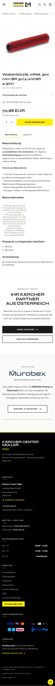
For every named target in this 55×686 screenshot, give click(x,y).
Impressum (7, 580)
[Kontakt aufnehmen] (50, 682)
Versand (16, 115)
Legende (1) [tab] (27, 134)
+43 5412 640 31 (9, 506)
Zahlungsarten (8, 576)
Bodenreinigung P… (41, 14)
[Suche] (39, 4)
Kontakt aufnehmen (27, 339)
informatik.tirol (22, 674)
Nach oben (7, 678)
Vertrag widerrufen (13, 604)
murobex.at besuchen (25, 409)
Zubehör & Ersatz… (9, 14)
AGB (4, 593)
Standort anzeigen (14, 500)
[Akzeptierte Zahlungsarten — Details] (27, 627)
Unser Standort (26, 329)
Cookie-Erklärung (10, 589)
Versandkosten (9, 572)
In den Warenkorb (35, 122)
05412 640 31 (18, 529)
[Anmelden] (44, 4)
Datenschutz (7, 585)
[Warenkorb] (50, 4)
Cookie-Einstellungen (11, 597)
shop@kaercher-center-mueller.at (17, 509)
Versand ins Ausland (12, 653)
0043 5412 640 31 (22, 526)
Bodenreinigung (25, 14)
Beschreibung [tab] (11, 134)
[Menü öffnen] (4, 4)
